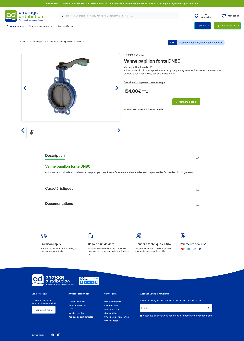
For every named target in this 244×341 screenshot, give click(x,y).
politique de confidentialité (198, 315)
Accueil (22, 41)
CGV (70, 309)
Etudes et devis (111, 305)
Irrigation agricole (38, 41)
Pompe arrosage (112, 320)
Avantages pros (111, 309)
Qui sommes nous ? (77, 301)
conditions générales (168, 315)
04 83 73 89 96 (228, 25)
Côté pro (202, 25)
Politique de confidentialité (80, 317)
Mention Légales (76, 313)
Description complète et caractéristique (144, 82)
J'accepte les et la (177, 315)
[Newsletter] (208, 308)
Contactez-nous (43, 310)
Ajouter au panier (188, 101)
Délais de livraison (112, 301)
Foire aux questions (77, 305)
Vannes (52, 41)
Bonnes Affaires (65, 26)
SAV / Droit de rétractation (116, 317)
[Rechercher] (61, 15)
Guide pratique (111, 313)
